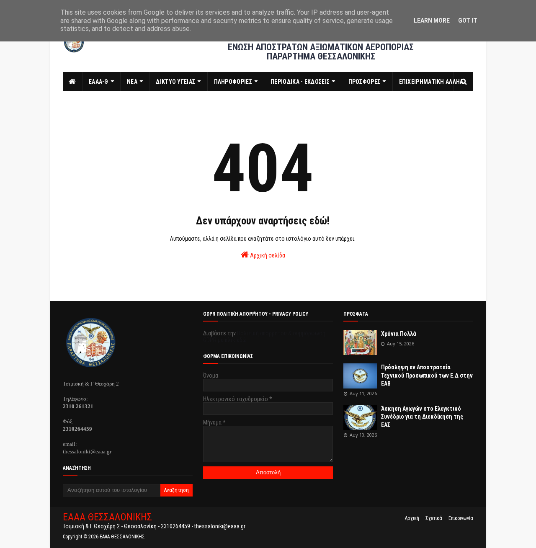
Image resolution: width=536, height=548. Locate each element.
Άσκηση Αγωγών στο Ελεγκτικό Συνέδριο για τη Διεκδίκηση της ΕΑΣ (422, 416)
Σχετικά (433, 518)
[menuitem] (72, 81)
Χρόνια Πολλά (398, 333)
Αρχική (412, 518)
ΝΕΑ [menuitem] (132, 81)
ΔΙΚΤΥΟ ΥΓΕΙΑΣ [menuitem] (175, 81)
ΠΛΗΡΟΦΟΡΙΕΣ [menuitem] (233, 81)
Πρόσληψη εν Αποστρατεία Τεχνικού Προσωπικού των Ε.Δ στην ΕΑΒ (427, 375)
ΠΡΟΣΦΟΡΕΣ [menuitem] (364, 81)
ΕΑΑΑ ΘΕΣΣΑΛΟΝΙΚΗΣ (107, 517)
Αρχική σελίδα (267, 255)
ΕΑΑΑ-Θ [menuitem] (98, 81)
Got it (467, 20)
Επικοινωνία (460, 518)
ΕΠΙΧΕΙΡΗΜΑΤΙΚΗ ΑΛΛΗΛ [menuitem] (431, 81)
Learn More (432, 20)
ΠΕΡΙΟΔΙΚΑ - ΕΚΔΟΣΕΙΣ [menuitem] (300, 81)
